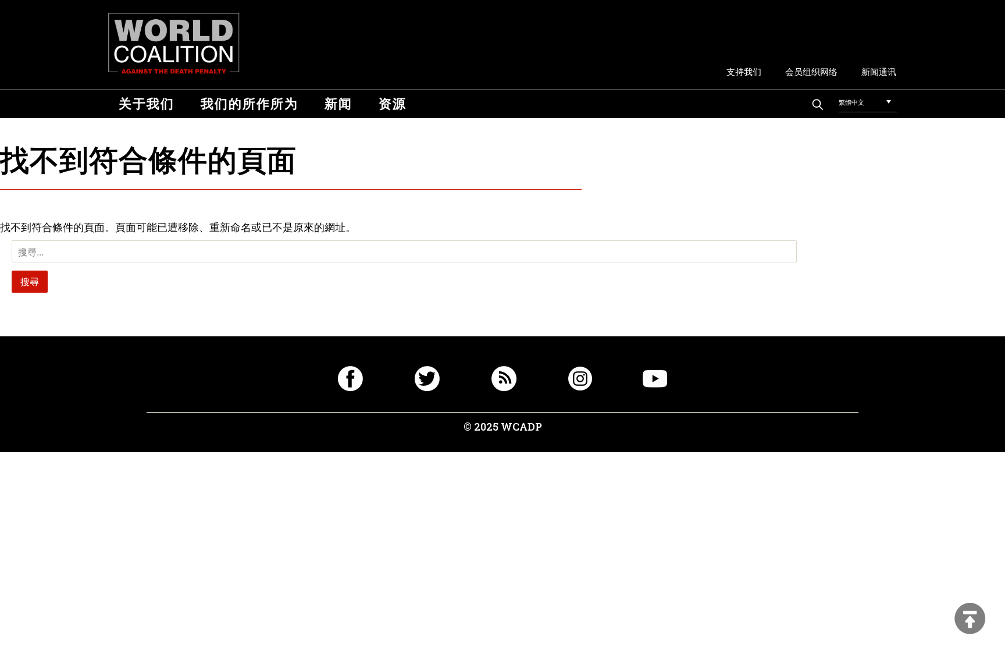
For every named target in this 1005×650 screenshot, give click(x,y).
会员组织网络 (811, 71)
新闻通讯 (878, 71)
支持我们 (743, 71)
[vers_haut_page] (970, 619)
